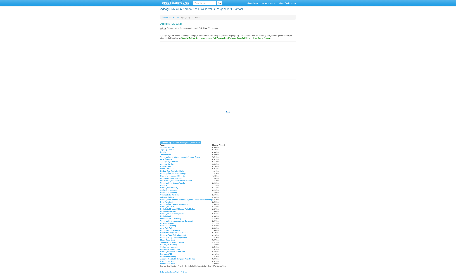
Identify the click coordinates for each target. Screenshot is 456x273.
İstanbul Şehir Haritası (170, 17)
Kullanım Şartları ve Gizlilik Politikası (173, 272)
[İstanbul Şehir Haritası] (175, 3)
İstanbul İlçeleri (252, 3)
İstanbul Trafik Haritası (287, 3)
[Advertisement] (228, 60)
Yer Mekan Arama (268, 3)
